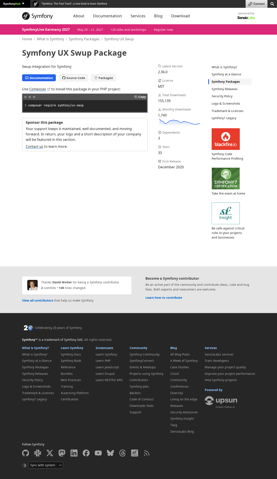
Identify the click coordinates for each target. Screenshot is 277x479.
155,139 (164, 100)
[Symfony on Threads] (122, 453)
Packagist (105, 78)
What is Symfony (50, 39)
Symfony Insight (182, 418)
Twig (173, 425)
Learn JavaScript (107, 367)
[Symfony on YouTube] (98, 453)
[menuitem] (230, 67)
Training (67, 386)
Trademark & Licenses (227, 111)
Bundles (67, 374)
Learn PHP (103, 361)
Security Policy (222, 96)
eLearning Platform (75, 393)
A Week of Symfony (184, 361)
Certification (69, 399)
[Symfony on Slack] (37, 453)
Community (138, 348)
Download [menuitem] (180, 15)
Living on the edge (183, 399)
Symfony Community (144, 354)
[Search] (272, 3)
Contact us (34, 146)
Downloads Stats (142, 406)
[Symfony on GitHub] (25, 453)
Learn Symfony (72, 348)
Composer (37, 89)
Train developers (217, 361)
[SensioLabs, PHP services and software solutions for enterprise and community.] (246, 17)
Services (211, 348)
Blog (173, 348)
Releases (176, 406)
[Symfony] (43, 16)
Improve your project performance (230, 374)
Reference (68, 367)
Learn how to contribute (163, 298)
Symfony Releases (225, 89)
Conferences (179, 386)
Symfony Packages (84, 39)
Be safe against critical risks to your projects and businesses (228, 232)
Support (135, 412)
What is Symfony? (224, 67)
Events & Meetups (143, 367)
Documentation (41, 78)
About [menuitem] (78, 15)
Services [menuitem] (137, 15)
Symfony (12, 4)
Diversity (176, 393)
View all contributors (37, 300)
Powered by (213, 390)
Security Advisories (184, 412)
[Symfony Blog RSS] (146, 453)
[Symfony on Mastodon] (61, 453)
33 (160, 152)
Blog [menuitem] (158, 15)
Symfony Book (71, 361)
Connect (258, 3)
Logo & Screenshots (226, 103)
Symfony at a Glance (226, 74)
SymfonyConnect (142, 361)
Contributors (139, 380)
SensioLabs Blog (182, 431)
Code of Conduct (142, 399)
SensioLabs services (219, 354)
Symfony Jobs (139, 386)
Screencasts (104, 348)
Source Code (75, 78)
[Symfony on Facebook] (86, 453)
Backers (135, 393)
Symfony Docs (71, 354)
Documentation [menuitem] (107, 15)
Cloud (174, 374)
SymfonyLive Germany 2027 (46, 29)
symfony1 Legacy (224, 118)
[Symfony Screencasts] (134, 453)
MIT (161, 86)
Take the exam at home (228, 193)
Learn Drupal (105, 374)
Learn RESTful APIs (109, 380)
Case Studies (179, 367)
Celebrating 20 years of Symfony (58, 328)
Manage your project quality (225, 367)
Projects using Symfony (146, 374)
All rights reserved (97, 340)
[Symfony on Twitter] (49, 453)
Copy (142, 97)
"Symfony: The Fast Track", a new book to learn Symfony (74, 3)
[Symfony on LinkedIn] (74, 453)
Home (27, 39)
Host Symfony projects (221, 380)
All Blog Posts (180, 354)
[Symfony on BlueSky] (110, 453)
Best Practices (71, 380)
